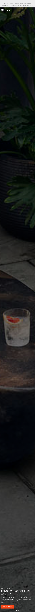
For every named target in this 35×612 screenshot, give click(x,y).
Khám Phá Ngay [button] (7, 606)
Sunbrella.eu (9, 2)
